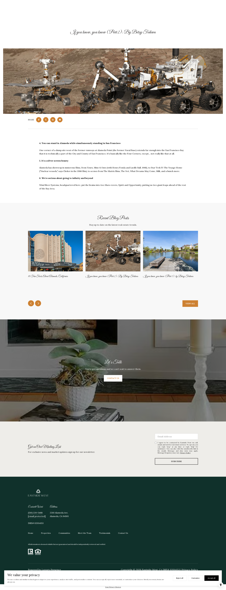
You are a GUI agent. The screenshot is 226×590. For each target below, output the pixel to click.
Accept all (211, 578)
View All (190, 303)
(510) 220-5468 (35, 512)
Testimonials (104, 533)
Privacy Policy (185, 453)
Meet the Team (84, 533)
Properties (46, 533)
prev (31, 303)
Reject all (179, 578)
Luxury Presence (51, 569)
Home (30, 533)
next (38, 303)
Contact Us (123, 533)
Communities (64, 533)
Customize (195, 578)
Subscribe (176, 461)
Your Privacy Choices (113, 587)
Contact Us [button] (113, 378)
